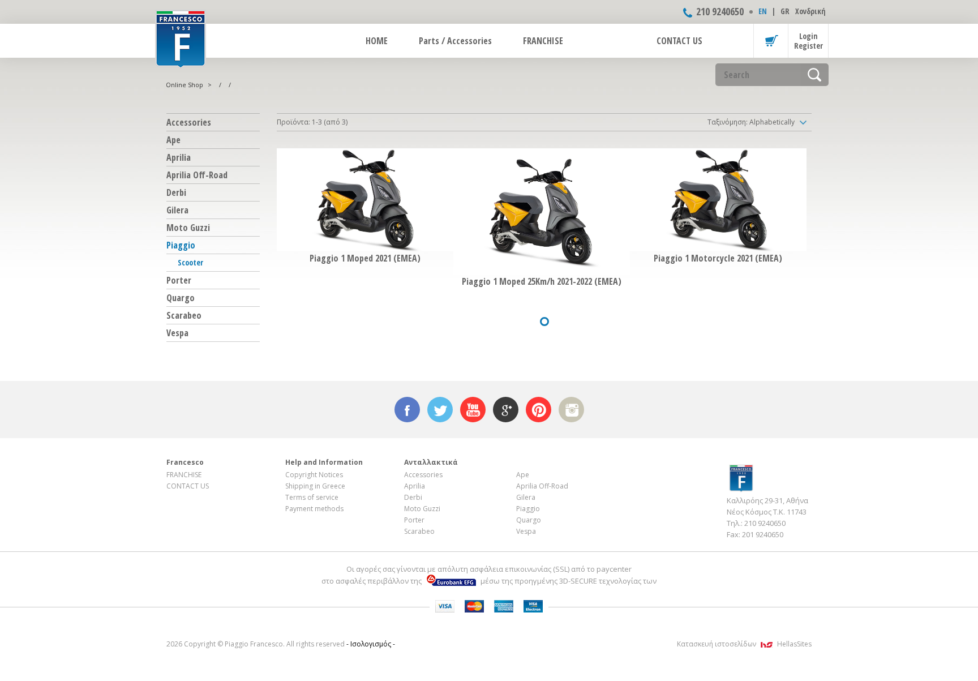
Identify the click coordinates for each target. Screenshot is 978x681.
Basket (771, 41)
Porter (178, 280)
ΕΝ (762, 11)
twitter (440, 409)
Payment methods (314, 508)
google (505, 409)
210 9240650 (720, 11)
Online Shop (184, 84)
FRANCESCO (180, 38)
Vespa (177, 333)
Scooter (190, 262)
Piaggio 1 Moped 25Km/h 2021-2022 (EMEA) (541, 281)
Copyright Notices (314, 474)
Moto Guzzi (188, 227)
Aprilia (178, 157)
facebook (407, 409)
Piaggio (180, 245)
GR (785, 11)
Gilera (177, 210)
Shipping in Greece (315, 486)
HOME (377, 41)
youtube (473, 409)
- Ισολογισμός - (370, 644)
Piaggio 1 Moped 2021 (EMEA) (365, 258)
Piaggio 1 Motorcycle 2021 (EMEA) (718, 258)
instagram (571, 409)
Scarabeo (183, 315)
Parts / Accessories (455, 41)
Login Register (808, 41)
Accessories (188, 122)
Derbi (176, 192)
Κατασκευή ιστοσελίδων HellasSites (744, 644)
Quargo (180, 298)
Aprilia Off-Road (197, 175)
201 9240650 (762, 534)
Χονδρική (810, 11)
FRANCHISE (543, 41)
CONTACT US (679, 41)
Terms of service (311, 497)
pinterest (538, 409)
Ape (173, 140)
